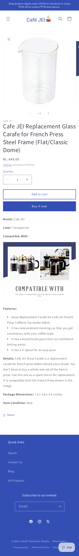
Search (12, 453)
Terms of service (40, 547)
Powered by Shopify (38, 541)
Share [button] (11, 415)
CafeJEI (24, 541)
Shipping (7, 164)
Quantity (8, 171)
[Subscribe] (59, 506)
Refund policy (60, 541)
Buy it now (39, 206)
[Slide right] (48, 113)
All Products (16, 480)
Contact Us (15, 462)
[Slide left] (30, 113)
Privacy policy (20, 547)
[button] (8, 18)
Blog (11, 471)
